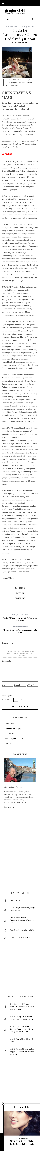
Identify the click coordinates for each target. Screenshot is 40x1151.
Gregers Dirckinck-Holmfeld (21, 42)
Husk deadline (15, 900)
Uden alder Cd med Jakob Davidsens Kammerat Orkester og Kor (22, 920)
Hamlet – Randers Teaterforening (19, 1027)
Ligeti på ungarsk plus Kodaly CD (22, 937)
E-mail (17, 685)
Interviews (8, 743)
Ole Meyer (15, 1004)
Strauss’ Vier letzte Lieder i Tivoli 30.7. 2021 (22, 1143)
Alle (7, 27)
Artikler (7, 733)
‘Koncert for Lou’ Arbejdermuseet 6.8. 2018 (20, 629)
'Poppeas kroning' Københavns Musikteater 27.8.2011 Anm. (22, 1006)
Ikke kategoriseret (12, 738)
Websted (30, 685)
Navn (4, 685)
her (13, 807)
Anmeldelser (15, 27)
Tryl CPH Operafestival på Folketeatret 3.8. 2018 (20, 617)
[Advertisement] (20, 850)
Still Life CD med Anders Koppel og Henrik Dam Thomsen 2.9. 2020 (22, 1051)
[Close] (3, 1103)
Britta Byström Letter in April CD (22, 930)
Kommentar (7, 661)
